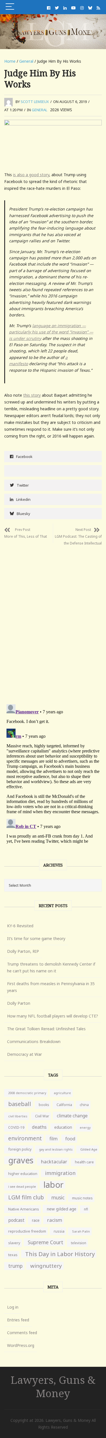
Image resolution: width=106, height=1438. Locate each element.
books (44, 1104)
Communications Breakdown (33, 1041)
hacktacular (54, 1161)
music (57, 1197)
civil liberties (17, 1116)
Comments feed (22, 1332)
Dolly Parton (18, 1003)
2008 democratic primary (27, 1093)
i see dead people (22, 1186)
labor (54, 1185)
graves (20, 1160)
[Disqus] (53, 620)
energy (85, 1127)
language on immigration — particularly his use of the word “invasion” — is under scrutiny (51, 332)
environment (25, 1138)
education (63, 1127)
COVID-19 (16, 1127)
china (84, 1104)
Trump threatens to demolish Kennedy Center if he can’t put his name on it (51, 967)
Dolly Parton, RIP (23, 951)
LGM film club (26, 1197)
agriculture (62, 1093)
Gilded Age (88, 1149)
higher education (22, 1173)
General (26, 61)
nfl (86, 1209)
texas (13, 1254)
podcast (16, 1220)
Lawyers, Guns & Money (53, 1386)
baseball (19, 1104)
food (70, 1139)
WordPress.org (20, 1345)
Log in (12, 1307)
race (36, 1220)
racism (54, 1220)
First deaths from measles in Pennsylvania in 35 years (51, 987)
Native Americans (23, 1209)
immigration (60, 1173)
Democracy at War (24, 1054)
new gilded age (61, 1209)
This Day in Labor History (60, 1254)
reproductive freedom (27, 1231)
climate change (72, 1116)
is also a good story (31, 174)
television (78, 1243)
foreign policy (19, 1149)
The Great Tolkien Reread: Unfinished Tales (46, 1028)
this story (32, 395)
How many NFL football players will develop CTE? (52, 1016)
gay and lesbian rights (56, 1149)
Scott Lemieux (35, 101)
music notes (82, 1198)
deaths (39, 1127)
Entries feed (18, 1320)
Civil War (42, 1116)
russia (59, 1231)
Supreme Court (45, 1242)
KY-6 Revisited (20, 925)
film (53, 1138)
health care (84, 1162)
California (64, 1104)
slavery (14, 1243)
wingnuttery (46, 1265)
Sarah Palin (81, 1231)
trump (15, 1266)
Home (10, 61)
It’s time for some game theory (36, 938)
